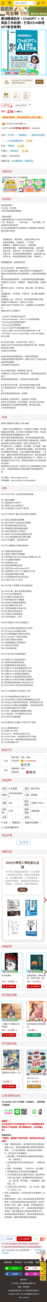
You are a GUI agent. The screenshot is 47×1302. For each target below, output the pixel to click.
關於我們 (8, 1262)
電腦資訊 (22, 135)
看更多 (39, 82)
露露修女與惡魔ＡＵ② (11, 1072)
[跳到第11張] (34, 73)
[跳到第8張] (29, 73)
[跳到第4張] (22, 73)
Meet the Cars (33, 1078)
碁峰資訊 (14, 151)
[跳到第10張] (32, 73)
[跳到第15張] (41, 73)
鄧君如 (11, 146)
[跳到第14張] (39, 73)
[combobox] (23, 3)
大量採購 (39, 1253)
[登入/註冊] (39, 3)
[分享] (43, 1271)
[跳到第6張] (25, 73)
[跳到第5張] (23, 73)
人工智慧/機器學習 (14, 141)
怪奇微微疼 (6, 975)
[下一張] (44, 184)
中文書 (10, 135)
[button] (3, 3)
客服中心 (39, 1262)
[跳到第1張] (16, 73)
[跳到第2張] (18, 73)
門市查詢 (18, 1262)
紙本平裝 (6, 105)
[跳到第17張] (44, 73)
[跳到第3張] (20, 73)
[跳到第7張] (27, 73)
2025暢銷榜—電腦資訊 (22, 161)
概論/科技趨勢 (38, 135)
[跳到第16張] (43, 73)
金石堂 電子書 (20, 105)
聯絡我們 (23, 1280)
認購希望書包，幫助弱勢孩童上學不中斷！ (22, 117)
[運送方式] (43, 1277)
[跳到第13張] (37, 73)
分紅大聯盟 (28, 1262)
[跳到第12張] (36, 73)
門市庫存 (5, 1253)
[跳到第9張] (30, 73)
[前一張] (3, 184)
